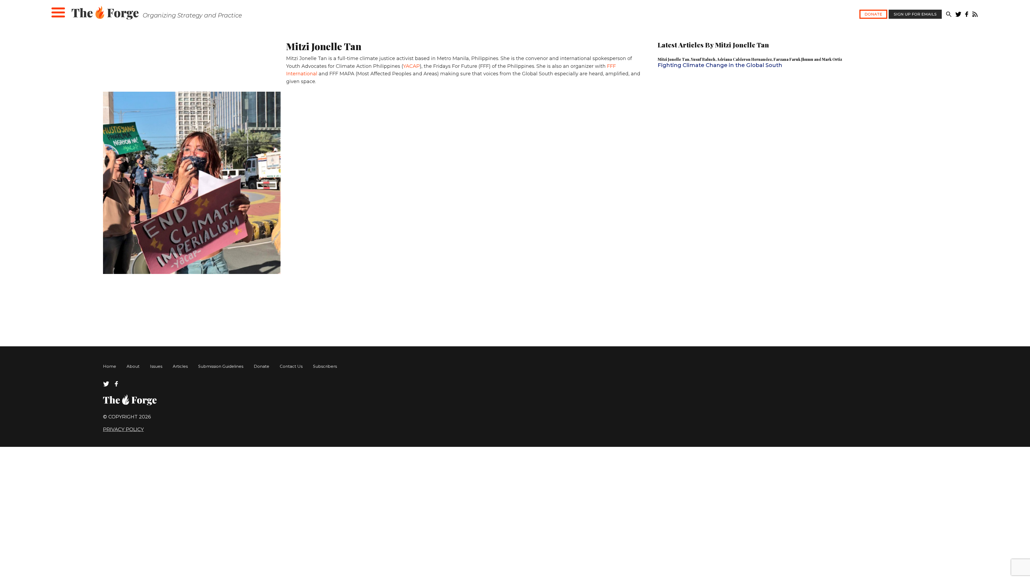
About (133, 366)
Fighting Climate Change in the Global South (720, 65)
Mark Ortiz (832, 59)
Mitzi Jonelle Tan (673, 59)
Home (109, 366)
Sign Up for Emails (915, 14)
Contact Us (291, 366)
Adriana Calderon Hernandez (744, 59)
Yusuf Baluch (703, 59)
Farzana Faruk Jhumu (793, 59)
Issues (156, 366)
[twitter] (958, 15)
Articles (180, 366)
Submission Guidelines (220, 366)
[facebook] (966, 15)
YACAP (411, 66)
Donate (873, 14)
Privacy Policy (123, 429)
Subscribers (325, 366)
